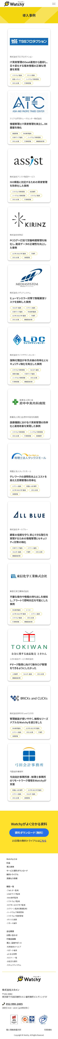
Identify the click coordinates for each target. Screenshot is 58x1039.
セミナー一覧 (11, 957)
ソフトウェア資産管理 (14, 916)
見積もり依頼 (11, 878)
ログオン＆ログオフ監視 (15, 905)
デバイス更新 (11, 919)
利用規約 (48, 1029)
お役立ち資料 (11, 961)
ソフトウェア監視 (13, 901)
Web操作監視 (12, 897)
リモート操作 (11, 923)
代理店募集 (11, 939)
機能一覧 (10, 886)
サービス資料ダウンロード (17, 870)
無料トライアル (12, 874)
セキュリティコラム (13, 965)
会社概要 (10, 931)
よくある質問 (11, 954)
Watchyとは (11, 859)
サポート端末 (11, 950)
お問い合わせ (11, 935)
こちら (43, 840)
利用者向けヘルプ (13, 946)
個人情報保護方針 (13, 1029)
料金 (8, 863)
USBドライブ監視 (13, 894)
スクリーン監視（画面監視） (17, 908)
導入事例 (10, 866)
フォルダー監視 (12, 890)
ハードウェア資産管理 (15, 912)
